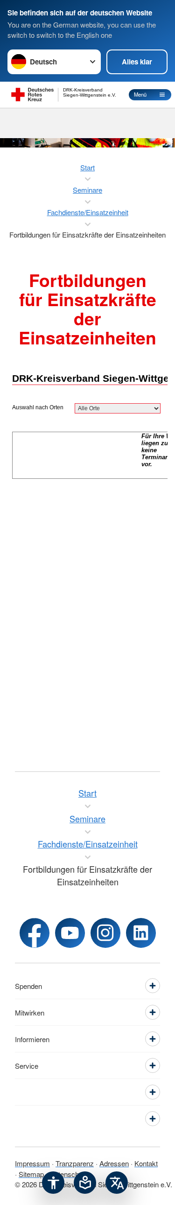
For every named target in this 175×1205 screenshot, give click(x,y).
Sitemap (31, 1174)
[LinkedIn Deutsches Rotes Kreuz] (141, 933)
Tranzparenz (75, 1163)
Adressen (114, 1163)
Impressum (32, 1163)
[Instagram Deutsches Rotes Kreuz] (105, 933)
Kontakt (146, 1163)
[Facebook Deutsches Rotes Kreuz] (34, 933)
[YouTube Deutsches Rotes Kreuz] (70, 933)
